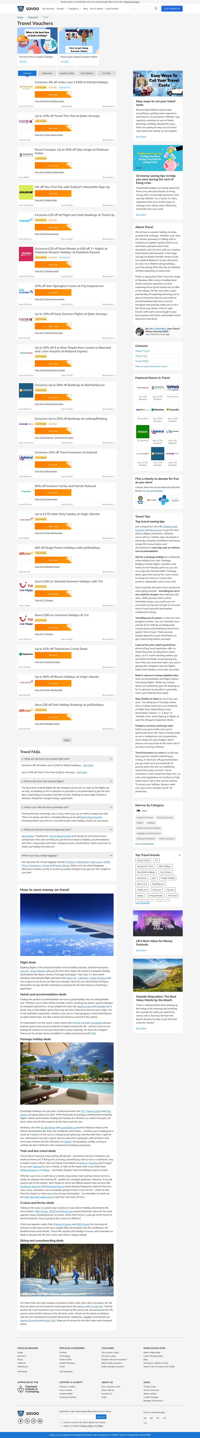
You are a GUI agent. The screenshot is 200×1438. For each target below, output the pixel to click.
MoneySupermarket (91, 817)
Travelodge (96, 1022)
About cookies (150, 1393)
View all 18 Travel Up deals (46, 234)
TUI (83, 1111)
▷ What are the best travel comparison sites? (46, 829)
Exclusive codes (108, 1356)
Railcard (37, 1166)
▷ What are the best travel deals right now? (46, 758)
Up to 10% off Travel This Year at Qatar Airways (67, 116)
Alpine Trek (49, 1320)
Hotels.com (142, 889)
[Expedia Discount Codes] (172, 415)
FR (158, 1418)
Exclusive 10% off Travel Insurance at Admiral (66, 452)
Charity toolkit (65, 1393)
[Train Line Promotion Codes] (26, 491)
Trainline (93, 1162)
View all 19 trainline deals (46, 499)
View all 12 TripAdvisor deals (47, 662)
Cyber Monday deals (153, 1356)
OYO (93, 1033)
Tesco (25, 865)
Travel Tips (141, 355)
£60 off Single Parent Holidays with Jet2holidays (67, 547)
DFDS (52, 1211)
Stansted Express (55, 1186)
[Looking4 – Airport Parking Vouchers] (172, 458)
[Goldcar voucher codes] (26, 192)
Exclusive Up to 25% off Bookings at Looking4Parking (71, 418)
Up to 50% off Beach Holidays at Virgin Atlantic (67, 676)
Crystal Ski (96, 1306)
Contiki (67, 1141)
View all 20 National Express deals (50, 370)
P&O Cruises (83, 1224)
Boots (20, 1359)
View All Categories (144, 843)
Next (67, 740)
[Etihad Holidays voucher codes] (26, 87)
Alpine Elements (29, 1320)
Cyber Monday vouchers (112, 1366)
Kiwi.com (157, 889)
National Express (29, 1169)
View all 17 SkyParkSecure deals (49, 404)
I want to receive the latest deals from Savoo (84, 1422)
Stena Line (66, 1211)
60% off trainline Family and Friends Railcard (65, 486)
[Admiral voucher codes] (26, 457)
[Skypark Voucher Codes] (26, 390)
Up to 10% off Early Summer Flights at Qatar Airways (71, 314)
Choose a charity (67, 1386)
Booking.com (84, 1006)
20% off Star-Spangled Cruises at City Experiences (69, 286)
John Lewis (96, 861)
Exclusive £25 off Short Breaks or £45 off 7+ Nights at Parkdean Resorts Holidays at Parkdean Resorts (71, 250)
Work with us (107, 1390)
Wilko (107, 861)
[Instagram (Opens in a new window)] (33, 1421)
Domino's (21, 1356)
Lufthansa (83, 977)
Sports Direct (62, 865)
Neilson (81, 1306)
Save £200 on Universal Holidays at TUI (62, 615)
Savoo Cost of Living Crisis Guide (159, 1366)
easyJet (24, 970)
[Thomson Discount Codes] (26, 586)
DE (151, 1418)
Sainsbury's (22, 1366)
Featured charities (67, 1397)
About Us (107, 1382)
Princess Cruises (62, 1224)
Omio (82, 1162)
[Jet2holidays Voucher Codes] (26, 553)
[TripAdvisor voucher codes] (26, 654)
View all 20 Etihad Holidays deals (49, 101)
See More (23, 62)
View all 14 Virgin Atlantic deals (48, 533)
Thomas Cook (93, 1111)
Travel (62, 1366)
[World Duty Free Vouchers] (142, 458)
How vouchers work (110, 1386)
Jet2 (53, 970)
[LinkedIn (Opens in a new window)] (40, 1421)
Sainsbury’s (35, 865)
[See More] (179, 855)
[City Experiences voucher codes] (26, 291)
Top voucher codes (110, 1352)
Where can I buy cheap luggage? (40, 855)
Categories (33, 17)
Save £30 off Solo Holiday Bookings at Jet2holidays (69, 704)
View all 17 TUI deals (44, 600)
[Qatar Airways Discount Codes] (26, 121)
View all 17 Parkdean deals (47, 271)
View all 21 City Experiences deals (49, 299)
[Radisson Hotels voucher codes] (26, 155)
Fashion (63, 1352)
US (145, 1418)
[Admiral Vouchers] (157, 436)
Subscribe (101, 1417)
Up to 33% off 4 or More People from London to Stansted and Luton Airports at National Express (73, 349)
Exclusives (47, 73)
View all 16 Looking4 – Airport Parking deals (54, 437)
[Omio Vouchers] (172, 393)
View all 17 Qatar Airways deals (49, 135)
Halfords (21, 1363)
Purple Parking (168, 878)
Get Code (88, 765)
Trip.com (170, 889)
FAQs (104, 1397)
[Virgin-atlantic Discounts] (26, 519)
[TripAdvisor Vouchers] (157, 415)
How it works (65, 1390)
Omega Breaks (155, 895)
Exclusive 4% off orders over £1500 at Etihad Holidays (71, 82)
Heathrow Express (30, 1186)
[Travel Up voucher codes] (26, 220)
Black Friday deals (151, 1352)
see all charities (154, 490)
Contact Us (106, 1393)
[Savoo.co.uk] (28, 8)
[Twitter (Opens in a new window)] (27, 1421)
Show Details (107, 106)
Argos (46, 865)
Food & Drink (65, 1359)
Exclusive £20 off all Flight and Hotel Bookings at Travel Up (74, 215)
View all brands (142, 903)
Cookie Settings (150, 1397)
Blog (145, 1359)
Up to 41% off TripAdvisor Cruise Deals (61, 649)
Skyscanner (28, 835)
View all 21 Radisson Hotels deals (49, 172)
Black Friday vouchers (111, 1363)
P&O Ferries (41, 1211)
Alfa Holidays (165, 866)
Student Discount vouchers (114, 1359)
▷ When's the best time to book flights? (43, 781)
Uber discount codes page (38, 1196)
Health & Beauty (67, 1363)
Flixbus (46, 1169)
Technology (64, 1356)
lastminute (142, 878)
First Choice (165, 872)
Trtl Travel (172, 895)
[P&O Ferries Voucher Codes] (142, 415)
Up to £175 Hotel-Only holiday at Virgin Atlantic (67, 514)
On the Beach (48, 1127)
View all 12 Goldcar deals (46, 200)
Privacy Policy (149, 1386)
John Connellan (157, 328)
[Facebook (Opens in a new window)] (20, 1421)
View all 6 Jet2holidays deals (47, 566)
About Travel (142, 350)
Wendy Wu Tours (145, 866)
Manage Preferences (153, 1400)
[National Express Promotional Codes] (26, 353)
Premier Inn (78, 1022)
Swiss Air (71, 977)
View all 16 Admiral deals (46, 471)
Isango (140, 895)
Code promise (41, 87)
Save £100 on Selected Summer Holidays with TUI (69, 581)
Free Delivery (87, 73)
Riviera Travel (143, 860)
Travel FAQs (142, 361)
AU (164, 1418)
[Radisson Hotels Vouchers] (157, 393)
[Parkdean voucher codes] (26, 254)
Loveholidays (68, 1127)
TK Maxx (70, 861)
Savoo (20, 17)
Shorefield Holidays (146, 872)
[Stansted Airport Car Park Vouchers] (172, 436)
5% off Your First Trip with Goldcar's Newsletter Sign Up (72, 187)
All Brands (22, 1371)
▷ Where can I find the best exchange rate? (45, 807)
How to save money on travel (151, 366)
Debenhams (82, 861)
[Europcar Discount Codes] (142, 436)
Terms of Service (131, 1)
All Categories (66, 1371)
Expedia (100, 1006)
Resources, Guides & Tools (155, 1363)
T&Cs (100, 1426)
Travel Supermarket (60, 835)
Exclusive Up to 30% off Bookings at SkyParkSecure (70, 385)
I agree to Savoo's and (83, 1426)
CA (145, 1423)
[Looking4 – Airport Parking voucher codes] (26, 424)
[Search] (156, 8)
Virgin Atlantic (37, 970)
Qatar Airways (98, 977)
